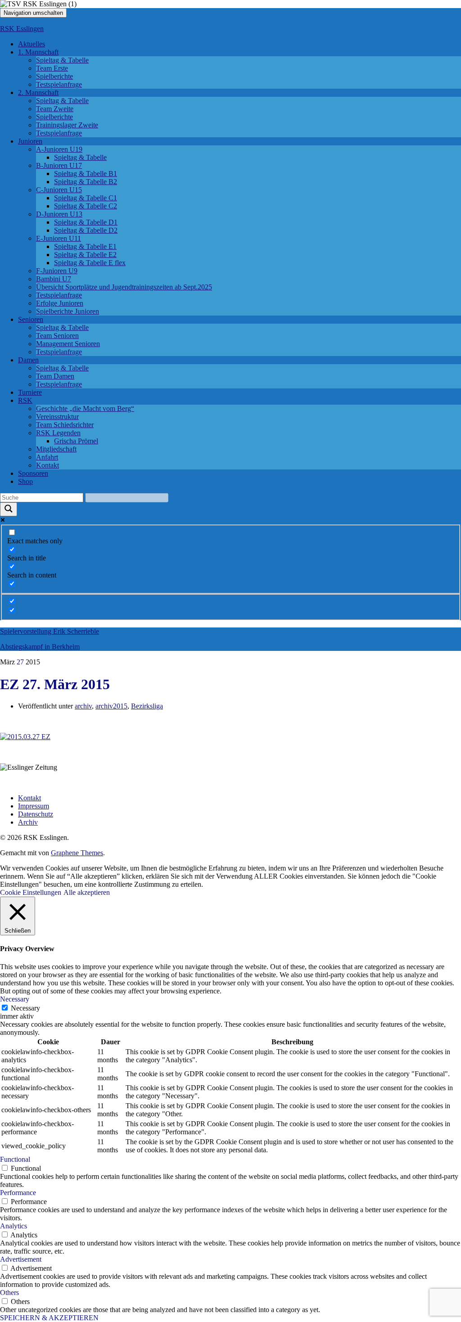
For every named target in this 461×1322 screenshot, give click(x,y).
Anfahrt (47, 457)
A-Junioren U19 (59, 149)
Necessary (25, 1008)
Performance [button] (18, 1192)
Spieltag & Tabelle (62, 60)
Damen (28, 360)
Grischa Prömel (76, 441)
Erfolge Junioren (59, 303)
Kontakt (47, 465)
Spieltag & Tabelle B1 (85, 173)
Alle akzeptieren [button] (86, 892)
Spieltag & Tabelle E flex (90, 262)
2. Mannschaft (38, 92)
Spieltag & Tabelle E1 (85, 246)
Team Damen (55, 376)
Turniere (30, 392)
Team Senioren (57, 335)
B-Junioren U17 (59, 165)
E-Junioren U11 (58, 238)
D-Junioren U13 (59, 214)
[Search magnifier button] (8, 509)
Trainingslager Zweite (67, 125)
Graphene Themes (77, 853)
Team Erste (52, 68)
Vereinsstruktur (57, 416)
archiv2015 (111, 706)
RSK (25, 400)
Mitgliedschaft (56, 449)
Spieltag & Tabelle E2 (85, 254)
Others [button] (9, 1292)
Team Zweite (54, 109)
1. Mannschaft (38, 52)
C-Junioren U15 (59, 190)
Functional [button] (15, 1159)
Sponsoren (33, 473)
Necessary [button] (14, 999)
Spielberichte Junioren (67, 311)
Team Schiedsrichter (65, 425)
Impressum (33, 806)
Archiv (28, 822)
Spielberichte (54, 76)
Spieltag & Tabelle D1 (86, 222)
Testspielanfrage (59, 84)
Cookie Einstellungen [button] (30, 892)
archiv (83, 706)
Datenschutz (35, 814)
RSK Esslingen (22, 28)
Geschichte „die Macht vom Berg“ (85, 408)
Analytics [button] (13, 1226)
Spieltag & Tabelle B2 (85, 181)
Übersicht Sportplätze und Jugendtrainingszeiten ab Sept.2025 (124, 287)
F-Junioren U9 (56, 271)
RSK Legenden (58, 433)
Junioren (30, 141)
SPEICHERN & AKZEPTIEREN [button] (49, 1318)
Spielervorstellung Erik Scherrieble (49, 631)
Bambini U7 (53, 279)
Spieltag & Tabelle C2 (85, 206)
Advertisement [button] (20, 1259)
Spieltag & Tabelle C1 (85, 198)
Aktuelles (31, 44)
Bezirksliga (147, 706)
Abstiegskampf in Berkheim (40, 646)
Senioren (30, 319)
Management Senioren (68, 343)
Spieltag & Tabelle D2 (86, 230)
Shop (25, 481)
